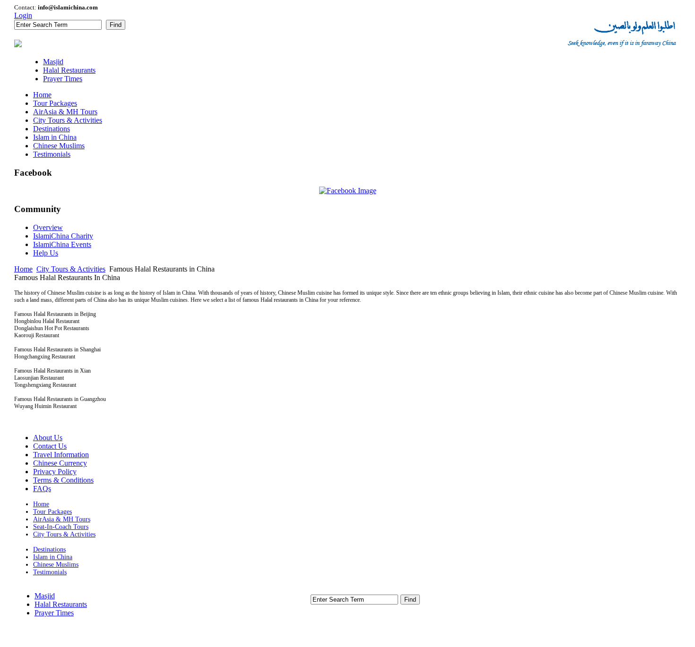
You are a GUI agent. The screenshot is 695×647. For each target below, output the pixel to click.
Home (23, 269)
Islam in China (52, 557)
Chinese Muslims (55, 564)
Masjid (45, 596)
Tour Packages (52, 511)
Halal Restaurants (61, 604)
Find (116, 24)
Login (23, 15)
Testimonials (50, 572)
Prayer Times (54, 613)
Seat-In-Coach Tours (60, 526)
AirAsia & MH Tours (61, 519)
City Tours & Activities (70, 269)
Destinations (49, 549)
